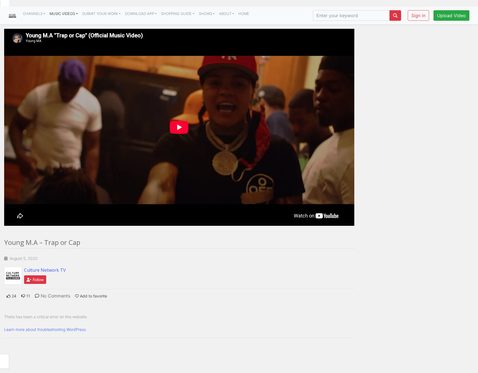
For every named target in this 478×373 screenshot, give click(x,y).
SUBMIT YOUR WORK (100, 13)
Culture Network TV (45, 270)
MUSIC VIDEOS (62, 13)
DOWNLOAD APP (139, 13)
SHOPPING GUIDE (176, 13)
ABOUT (225, 13)
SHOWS (205, 13)
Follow (38, 279)
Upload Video (451, 15)
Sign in (418, 15)
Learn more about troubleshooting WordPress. (45, 329)
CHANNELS (33, 13)
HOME (243, 13)
